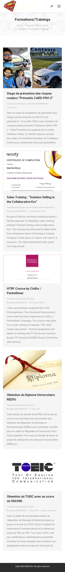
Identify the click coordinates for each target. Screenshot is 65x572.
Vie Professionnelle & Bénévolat (40, 207)
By (38, 104)
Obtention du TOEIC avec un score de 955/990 (30, 499)
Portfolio (30, 299)
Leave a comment (49, 510)
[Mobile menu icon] (59, 6)
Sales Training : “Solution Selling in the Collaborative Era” (31, 199)
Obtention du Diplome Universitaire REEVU (31, 397)
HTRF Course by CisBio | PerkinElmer (24, 291)
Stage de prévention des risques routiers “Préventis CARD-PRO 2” (30, 96)
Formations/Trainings (16, 104)
